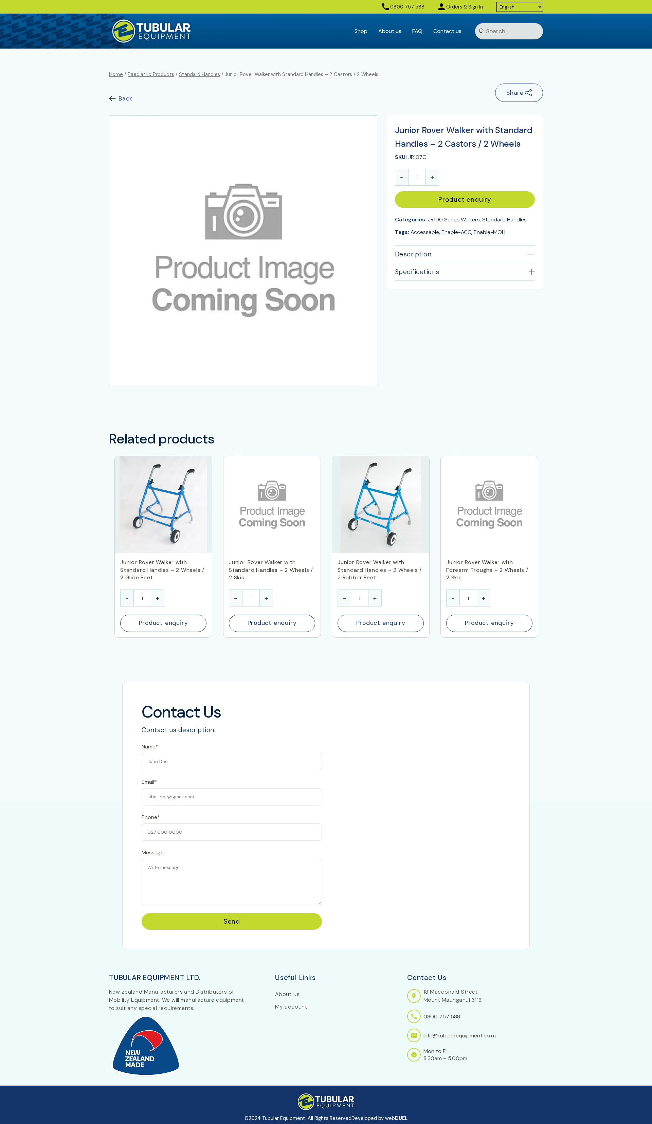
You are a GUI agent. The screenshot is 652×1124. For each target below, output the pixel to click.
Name (149, 685)
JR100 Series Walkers (454, 219)
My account (291, 1006)
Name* (150, 746)
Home (116, 74)
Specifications (417, 272)
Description (413, 254)
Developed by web (379, 1118)
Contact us (447, 31)
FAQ (417, 31)
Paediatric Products (151, 74)
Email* (149, 781)
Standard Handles (199, 74)
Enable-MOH (489, 232)
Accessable (425, 232)
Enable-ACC (456, 232)
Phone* (151, 817)
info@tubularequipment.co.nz (460, 1035)
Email (148, 715)
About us (389, 31)
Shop (361, 31)
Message (153, 852)
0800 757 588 (407, 7)
